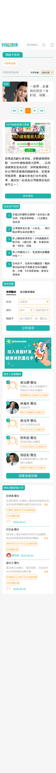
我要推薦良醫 (28, 475)
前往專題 (28, 196)
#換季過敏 (10, 63)
